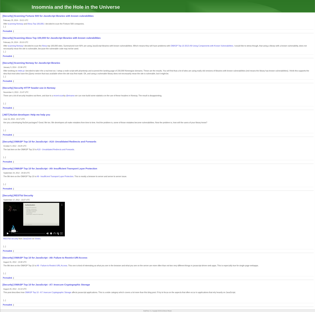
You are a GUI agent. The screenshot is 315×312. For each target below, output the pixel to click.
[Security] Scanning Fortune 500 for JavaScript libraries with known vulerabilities (48, 16)
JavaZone (27, 239)
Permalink (7, 31)
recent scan (58, 96)
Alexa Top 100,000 (35, 24)
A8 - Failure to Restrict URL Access (52, 266)
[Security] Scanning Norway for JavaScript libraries (31, 63)
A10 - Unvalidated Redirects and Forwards (55, 149)
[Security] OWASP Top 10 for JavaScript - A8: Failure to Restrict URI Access (45, 257)
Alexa (44, 46)
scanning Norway (15, 24)
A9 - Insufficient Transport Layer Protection (55, 176)
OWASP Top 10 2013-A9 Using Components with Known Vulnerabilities (202, 46)
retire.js (21, 71)
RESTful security (10, 239)
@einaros (70, 96)
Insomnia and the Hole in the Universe (76, 7)
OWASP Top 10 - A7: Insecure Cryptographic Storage (48, 292)
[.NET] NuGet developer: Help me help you (26, 114)
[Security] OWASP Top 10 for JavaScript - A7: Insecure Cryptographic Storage (46, 284)
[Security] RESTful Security (18, 195)
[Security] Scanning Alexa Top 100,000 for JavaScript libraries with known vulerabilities (52, 38)
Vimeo (37, 239)
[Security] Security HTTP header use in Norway (29, 88)
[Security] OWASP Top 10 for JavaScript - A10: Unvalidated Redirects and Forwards (49, 141)
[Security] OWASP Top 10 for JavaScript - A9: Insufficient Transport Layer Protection (50, 168)
